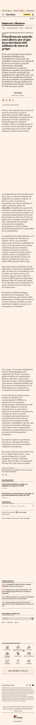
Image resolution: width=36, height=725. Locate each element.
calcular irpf (7, 649)
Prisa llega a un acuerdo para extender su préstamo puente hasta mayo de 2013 (18, 494)
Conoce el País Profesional (18, 671)
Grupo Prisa (5, 506)
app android (29, 663)
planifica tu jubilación (7, 657)
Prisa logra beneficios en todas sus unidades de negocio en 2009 (15, 485)
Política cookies (16, 706)
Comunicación (21, 506)
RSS (25, 708)
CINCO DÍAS (18, 93)
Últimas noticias (8, 581)
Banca (3, 28)
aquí (28, 518)
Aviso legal (9, 706)
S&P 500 (16, 10)
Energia (21, 28)
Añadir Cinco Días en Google (11, 105)
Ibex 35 (4, 10)
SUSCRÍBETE (27, 14)
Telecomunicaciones (12, 28)
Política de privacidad (8, 708)
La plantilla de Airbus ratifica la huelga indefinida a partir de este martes (16, 585)
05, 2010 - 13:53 (18, 95)
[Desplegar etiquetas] (33, 506)
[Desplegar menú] (3, 14)
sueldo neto (29, 649)
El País (32, 18)
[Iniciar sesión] (33, 14)
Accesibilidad (17, 708)
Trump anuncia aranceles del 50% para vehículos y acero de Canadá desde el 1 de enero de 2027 (18, 604)
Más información (6, 514)
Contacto (4, 706)
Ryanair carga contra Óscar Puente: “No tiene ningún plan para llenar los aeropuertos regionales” (16, 591)
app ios (18, 663)
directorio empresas (29, 656)
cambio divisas (17, 656)
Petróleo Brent (30, 10)
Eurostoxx (10, 622)
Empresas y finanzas (13, 23)
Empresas (12, 506)
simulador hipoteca (18, 649)
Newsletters (29, 708)
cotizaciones (7, 663)
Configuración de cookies (27, 706)
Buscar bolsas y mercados (11, 613)
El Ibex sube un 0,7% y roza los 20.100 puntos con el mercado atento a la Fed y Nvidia (18, 597)
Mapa (22, 708)
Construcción (28, 28)
